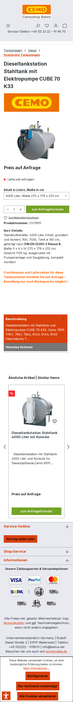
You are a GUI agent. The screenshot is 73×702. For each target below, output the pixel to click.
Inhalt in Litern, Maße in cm (24, 190)
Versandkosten (13, 623)
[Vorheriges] (4, 447)
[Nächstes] (68, 447)
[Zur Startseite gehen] (36, 11)
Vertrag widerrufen (20, 539)
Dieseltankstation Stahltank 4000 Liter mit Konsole (34, 435)
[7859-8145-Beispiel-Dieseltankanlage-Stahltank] (36, 140)
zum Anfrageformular (48, 209)
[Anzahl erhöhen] (21, 209)
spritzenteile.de (56, 651)
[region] (36, 140)
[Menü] (8, 25)
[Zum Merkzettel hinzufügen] (54, 421)
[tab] (35, 328)
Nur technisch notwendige (37, 686)
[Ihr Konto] (55, 25)
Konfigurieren (38, 676)
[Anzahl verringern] (8, 209)
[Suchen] (37, 25)
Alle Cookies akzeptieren (37, 696)
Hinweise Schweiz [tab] (19, 347)
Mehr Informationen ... (36, 668)
